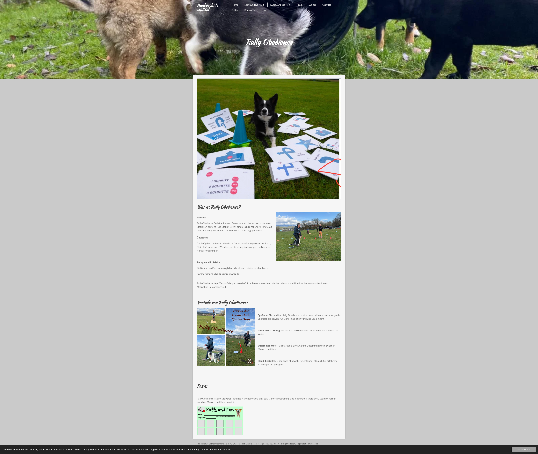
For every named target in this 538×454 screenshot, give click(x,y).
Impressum (313, 443)
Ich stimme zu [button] (523, 449)
